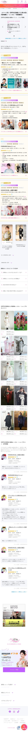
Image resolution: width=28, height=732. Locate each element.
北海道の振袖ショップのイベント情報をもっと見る (15, 38)
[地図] (9, 70)
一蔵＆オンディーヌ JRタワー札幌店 (17, 528)
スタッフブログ (20, 718)
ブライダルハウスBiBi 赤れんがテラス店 (17, 496)
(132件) (9, 66)
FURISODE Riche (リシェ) (15, 475)
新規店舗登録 (22, 722)
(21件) (9, 150)
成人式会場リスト (15, 720)
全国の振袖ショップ (16, 8)
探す (18, 2)
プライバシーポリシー (8, 722)
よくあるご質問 (7, 720)
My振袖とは (12, 718)
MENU (25, 2)
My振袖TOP (6, 718)
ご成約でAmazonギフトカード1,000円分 (8, 57)
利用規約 (22, 720)
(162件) (9, 109)
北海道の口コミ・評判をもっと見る (18, 591)
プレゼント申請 (14, 669)
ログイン (21, 2)
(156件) (9, 194)
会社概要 (16, 722)
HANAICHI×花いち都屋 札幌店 (16, 454)
